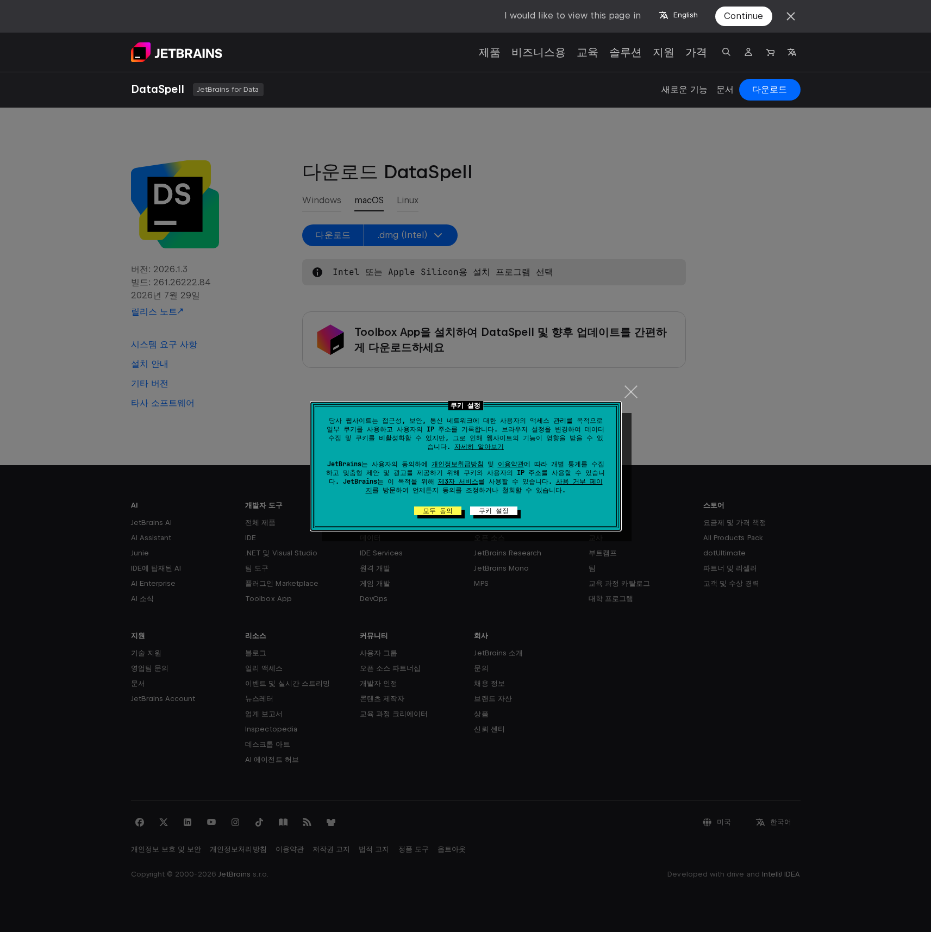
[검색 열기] (726, 52)
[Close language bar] (791, 16)
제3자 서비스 (458, 481)
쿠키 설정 (494, 510)
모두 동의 (438, 510)
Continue (743, 16)
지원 (663, 52)
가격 (696, 52)
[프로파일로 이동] (748, 52)
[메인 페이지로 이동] (176, 52)
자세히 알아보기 (479, 446)
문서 (725, 89)
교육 (587, 52)
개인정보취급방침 (458, 464)
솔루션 (625, 52)
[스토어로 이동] (770, 52)
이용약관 (511, 464)
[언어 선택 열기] (792, 52)
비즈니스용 (538, 52)
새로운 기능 (684, 89)
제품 (490, 52)
